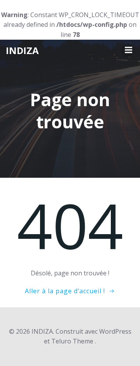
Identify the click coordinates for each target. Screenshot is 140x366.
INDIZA (22, 50)
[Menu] (127, 50)
